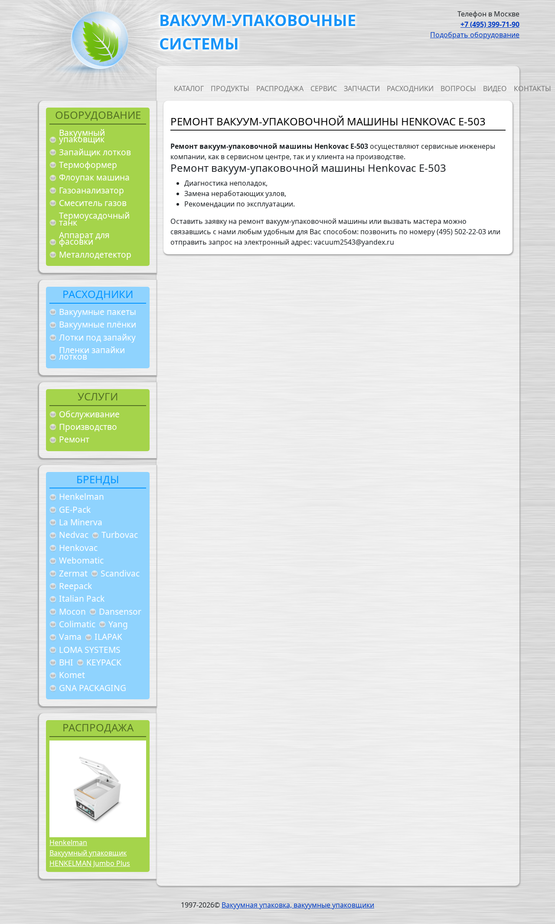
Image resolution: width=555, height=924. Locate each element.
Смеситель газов (93, 202)
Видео (495, 88)
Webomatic (81, 560)
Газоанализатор (91, 190)
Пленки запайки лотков (92, 353)
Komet (72, 674)
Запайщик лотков (95, 152)
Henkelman (81, 496)
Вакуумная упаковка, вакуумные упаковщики (298, 905)
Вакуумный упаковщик (82, 136)
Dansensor (120, 611)
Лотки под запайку (97, 337)
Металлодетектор (95, 254)
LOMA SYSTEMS (90, 649)
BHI (66, 662)
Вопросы (458, 88)
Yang (118, 624)
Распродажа (280, 88)
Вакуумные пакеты (97, 311)
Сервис (323, 88)
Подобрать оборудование (474, 34)
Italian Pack (81, 598)
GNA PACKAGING (92, 687)
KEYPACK (103, 662)
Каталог (189, 88)
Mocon (72, 611)
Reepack (75, 585)
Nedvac (73, 534)
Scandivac (120, 573)
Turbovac (119, 534)
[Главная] (96, 43)
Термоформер (88, 164)
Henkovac (78, 547)
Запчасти (362, 88)
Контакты (532, 88)
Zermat (73, 573)
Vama (70, 636)
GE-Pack (75, 509)
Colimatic (77, 624)
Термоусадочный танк (94, 219)
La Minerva (80, 522)
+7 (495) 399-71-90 (489, 24)
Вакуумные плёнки (97, 324)
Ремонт (74, 439)
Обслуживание (89, 414)
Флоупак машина (94, 177)
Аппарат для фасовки (84, 238)
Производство (88, 426)
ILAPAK (108, 636)
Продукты (230, 88)
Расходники (410, 88)
